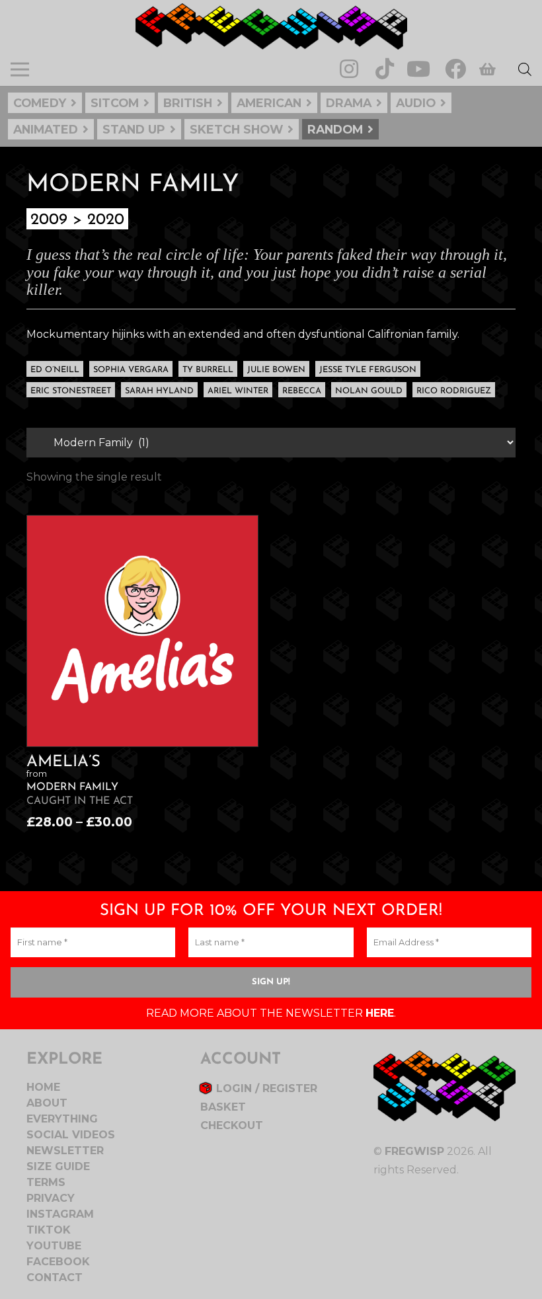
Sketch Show (236, 129)
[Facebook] (455, 69)
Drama (348, 103)
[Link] (271, 26)
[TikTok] (384, 69)
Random (335, 129)
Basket (223, 1107)
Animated (45, 129)
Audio (416, 103)
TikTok (48, 1230)
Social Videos (70, 1134)
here (380, 1013)
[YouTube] (418, 69)
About (46, 1103)
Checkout (231, 1125)
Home (43, 1087)
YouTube (53, 1246)
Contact (54, 1277)
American (269, 103)
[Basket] (487, 69)
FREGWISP (414, 1151)
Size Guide (58, 1166)
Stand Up (133, 129)
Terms (45, 1182)
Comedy (39, 103)
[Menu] (20, 69)
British (187, 103)
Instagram (60, 1214)
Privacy (50, 1198)
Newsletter (65, 1150)
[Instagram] (349, 69)
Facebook (58, 1261)
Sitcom (115, 103)
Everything (62, 1119)
